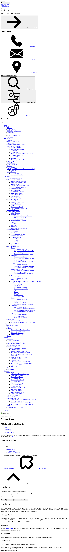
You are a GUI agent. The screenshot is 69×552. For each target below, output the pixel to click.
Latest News (7, 430)
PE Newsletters (18, 284)
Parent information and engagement (23, 254)
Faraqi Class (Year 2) (16, 381)
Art (12, 275)
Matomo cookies (9, 528)
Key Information (8, 138)
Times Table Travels (16, 238)
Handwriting (14, 226)
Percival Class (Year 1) (17, 378)
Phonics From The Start (17, 194)
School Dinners (11, 368)
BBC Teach (14, 366)
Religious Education (16, 279)
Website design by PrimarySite (25, 468)
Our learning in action (20, 272)
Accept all (10, 499)
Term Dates (10, 143)
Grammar (13, 225)
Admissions (10, 161)
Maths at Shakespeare (13, 229)
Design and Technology (17, 269)
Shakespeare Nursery (13, 340)
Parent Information (19, 316)
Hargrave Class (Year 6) (17, 392)
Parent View (10, 369)
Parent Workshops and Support (19, 187)
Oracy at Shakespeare (13, 210)
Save (15, 550)
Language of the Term (20, 302)
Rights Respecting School (14, 131)
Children (6, 371)
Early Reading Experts (17, 197)
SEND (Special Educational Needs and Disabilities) (21, 169)
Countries (16, 240)
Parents (6, 337)
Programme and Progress (17, 191)
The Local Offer (15, 360)
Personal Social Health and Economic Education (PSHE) (26, 281)
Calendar (9, 140)
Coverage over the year (17, 320)
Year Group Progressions (20, 317)
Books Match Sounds (16, 193)
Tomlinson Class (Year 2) (17, 380)
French (12, 298)
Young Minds (14, 355)
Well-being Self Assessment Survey (20, 352)
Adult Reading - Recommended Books (21, 363)
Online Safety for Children (18, 331)
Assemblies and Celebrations (15, 407)
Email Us (32, 59)
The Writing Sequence (20, 217)
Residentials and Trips (13, 398)
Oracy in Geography (19, 260)
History (13, 248)
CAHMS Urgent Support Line (19, 357)
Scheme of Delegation (17, 155)
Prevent (9, 336)
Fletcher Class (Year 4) (17, 386)
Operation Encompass (13, 327)
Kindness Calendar (16, 358)
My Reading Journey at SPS (18, 182)
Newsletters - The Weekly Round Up (17, 342)
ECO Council (11, 396)
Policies (9, 166)
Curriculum (7, 176)
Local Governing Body (13, 146)
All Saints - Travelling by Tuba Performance (22, 404)
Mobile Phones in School (17, 334)
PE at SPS (17, 286)
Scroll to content (5, 4)
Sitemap (6, 444)
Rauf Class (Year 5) (16, 389)
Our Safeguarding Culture (14, 325)
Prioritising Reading (16, 188)
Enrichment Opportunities (17, 235)
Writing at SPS (15, 214)
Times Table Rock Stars (17, 243)
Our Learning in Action (20, 249)
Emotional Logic (15, 349)
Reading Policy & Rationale (18, 181)
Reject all (3, 499)
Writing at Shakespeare (13, 211)
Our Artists (17, 276)
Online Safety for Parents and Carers (20, 330)
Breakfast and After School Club (16, 343)
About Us (6, 126)
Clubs (15, 290)
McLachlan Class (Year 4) (18, 387)
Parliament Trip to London (18, 401)
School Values (11, 129)
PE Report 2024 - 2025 (17, 175)
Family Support (11, 346)
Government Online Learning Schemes (21, 354)
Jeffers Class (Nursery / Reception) (20, 374)
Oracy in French (18, 301)
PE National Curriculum (20, 287)
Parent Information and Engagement (23, 261)
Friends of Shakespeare (13, 345)
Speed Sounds (14, 205)
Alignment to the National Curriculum (24, 251)
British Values (11, 319)
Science (13, 263)
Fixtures (16, 292)
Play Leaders (17, 293)
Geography (14, 255)
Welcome (9, 128)
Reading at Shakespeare (13, 179)
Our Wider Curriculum (13, 246)
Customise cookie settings (20, 499)
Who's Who (10, 132)
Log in (6, 410)
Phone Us (32, 46)
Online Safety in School (17, 333)
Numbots (13, 245)
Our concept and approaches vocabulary (25, 310)
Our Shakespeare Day (13, 141)
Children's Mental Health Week (19, 351)
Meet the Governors (16, 147)
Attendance (14, 150)
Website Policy (11, 451)
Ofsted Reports (11, 163)
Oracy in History (18, 252)
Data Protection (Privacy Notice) (16, 144)
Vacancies (10, 137)
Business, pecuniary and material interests (22, 153)
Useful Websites (18, 295)
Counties (16, 242)
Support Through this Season (18, 364)
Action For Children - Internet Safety (20, 361)
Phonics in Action (15, 201)
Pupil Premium (11, 167)
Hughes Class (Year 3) (17, 383)
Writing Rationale (15, 213)
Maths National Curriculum (18, 234)
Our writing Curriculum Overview (23, 216)
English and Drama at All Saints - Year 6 (21, 402)
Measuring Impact (19, 219)
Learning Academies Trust (14, 135)
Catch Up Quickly (16, 196)
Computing (14, 305)
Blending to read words (17, 207)
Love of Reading (15, 190)
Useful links (14, 170)
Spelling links (17, 223)
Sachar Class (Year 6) (16, 393)
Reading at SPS (15, 184)
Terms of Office (15, 152)
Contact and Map (12, 134)
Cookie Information (12, 449)
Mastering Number (16, 237)
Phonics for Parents (16, 204)
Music (12, 313)
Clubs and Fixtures (12, 405)
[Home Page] (5, 6)
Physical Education (16, 283)
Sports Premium (11, 172)
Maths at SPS (14, 232)
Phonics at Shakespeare (13, 199)
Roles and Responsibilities (18, 149)
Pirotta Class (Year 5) (16, 390)
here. (12, 436)
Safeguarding (7, 324)
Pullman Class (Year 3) (17, 384)
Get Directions (33, 72)
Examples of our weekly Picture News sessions (23, 322)
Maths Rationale (15, 231)
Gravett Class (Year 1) (17, 377)
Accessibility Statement (13, 452)
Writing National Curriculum (18, 220)
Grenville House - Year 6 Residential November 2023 (25, 399)
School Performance (12, 164)
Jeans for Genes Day (9, 432)
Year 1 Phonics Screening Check (19, 208)
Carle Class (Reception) (17, 375)
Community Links (19, 296)
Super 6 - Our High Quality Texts (20, 185)
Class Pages (10, 372)
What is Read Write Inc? (17, 202)
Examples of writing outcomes (19, 228)
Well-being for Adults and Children (16, 348)
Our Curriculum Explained (14, 178)
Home (5, 125)
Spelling (13, 222)
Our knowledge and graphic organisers (24, 308)
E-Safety (9, 328)
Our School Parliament (13, 395)
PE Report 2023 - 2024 (17, 173)
